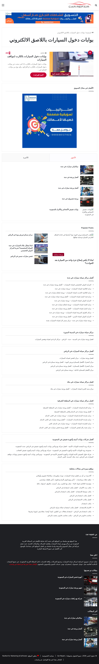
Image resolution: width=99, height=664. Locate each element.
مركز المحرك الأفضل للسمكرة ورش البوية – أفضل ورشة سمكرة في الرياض (67, 362)
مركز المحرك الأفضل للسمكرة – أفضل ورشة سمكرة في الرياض (71, 366)
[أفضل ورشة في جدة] (86, 180)
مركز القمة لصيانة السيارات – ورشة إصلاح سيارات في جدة (71, 305)
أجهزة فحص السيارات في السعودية (70, 577)
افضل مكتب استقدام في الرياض (80, 496)
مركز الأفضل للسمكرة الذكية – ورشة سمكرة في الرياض (74, 370)
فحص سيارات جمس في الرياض (21, 256)
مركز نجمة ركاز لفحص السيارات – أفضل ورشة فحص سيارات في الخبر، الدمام (65, 428)
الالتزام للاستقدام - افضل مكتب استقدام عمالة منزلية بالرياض (70, 507)
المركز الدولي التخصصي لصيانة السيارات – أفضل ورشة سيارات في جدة (67, 285)
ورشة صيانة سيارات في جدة (81, 320)
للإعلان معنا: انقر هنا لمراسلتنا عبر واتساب (23, 564)
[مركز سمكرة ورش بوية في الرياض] (41, 238)
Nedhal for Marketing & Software (14, 656)
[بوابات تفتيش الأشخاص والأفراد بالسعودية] (86, 212)
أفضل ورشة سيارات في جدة (68, 188)
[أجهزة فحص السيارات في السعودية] (90, 580)
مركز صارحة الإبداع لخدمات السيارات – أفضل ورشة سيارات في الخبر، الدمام (65, 420)
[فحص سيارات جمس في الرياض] (41, 259)
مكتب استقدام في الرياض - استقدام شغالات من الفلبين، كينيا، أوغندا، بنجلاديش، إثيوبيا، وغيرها (59, 511)
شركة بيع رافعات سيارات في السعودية (68, 598)
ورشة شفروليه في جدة (70, 199)
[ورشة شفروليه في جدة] (86, 202)
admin (43, 53)
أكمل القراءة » (38, 75)
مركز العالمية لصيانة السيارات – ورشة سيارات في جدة (73, 289)
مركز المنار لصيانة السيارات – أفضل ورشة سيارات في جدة (71, 309)
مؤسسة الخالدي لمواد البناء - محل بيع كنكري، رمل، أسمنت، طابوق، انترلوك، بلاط (64, 484)
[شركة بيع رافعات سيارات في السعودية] (90, 601)
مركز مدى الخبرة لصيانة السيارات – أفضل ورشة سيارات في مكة (71, 389)
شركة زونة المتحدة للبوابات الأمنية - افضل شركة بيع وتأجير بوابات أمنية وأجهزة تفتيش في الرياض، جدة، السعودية (53, 446)
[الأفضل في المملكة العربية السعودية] (49, 18)
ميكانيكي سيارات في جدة (69, 166)
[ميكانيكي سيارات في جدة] (86, 169)
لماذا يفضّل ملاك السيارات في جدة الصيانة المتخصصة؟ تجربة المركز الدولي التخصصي (21, 248)
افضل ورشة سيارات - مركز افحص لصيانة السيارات (76, 358)
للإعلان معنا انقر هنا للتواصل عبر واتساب (48, 660)
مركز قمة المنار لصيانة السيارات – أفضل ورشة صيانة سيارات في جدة (68, 297)
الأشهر (73, 157)
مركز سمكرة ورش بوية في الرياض (20, 235)
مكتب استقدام (86, 503)
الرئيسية (89, 33)
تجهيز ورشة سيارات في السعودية (70, 588)
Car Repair (61, 656)
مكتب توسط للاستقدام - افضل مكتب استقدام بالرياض (73, 492)
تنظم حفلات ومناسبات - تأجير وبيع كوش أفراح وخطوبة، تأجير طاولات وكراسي (65, 480)
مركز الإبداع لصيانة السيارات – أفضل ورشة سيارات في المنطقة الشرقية (67, 408)
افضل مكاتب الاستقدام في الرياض (79, 500)
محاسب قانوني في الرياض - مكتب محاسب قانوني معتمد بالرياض (69, 515)
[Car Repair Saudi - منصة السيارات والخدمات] (79, 5)
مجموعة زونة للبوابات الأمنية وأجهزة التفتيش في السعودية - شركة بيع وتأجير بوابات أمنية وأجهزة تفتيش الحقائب (53, 450)
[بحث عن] (96, 6)
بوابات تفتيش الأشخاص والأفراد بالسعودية (64, 209)
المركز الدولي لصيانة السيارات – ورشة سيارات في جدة (72, 301)
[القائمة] (3, 6)
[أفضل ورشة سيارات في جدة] (86, 191)
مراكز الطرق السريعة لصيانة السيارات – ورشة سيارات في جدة (70, 312)
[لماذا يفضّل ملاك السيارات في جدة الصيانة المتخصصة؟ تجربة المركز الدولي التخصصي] (41, 248)
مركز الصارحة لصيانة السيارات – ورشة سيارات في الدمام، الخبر (70, 424)
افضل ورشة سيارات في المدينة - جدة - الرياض (77, 339)
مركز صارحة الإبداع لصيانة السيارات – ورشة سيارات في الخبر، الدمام (68, 416)
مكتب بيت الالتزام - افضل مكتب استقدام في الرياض (73, 488)
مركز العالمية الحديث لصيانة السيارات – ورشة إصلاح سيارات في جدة (68, 293)
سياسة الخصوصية (48, 656)
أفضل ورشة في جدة (71, 177)
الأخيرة (25, 157)
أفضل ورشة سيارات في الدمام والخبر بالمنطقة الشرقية (72, 412)
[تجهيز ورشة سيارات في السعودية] (90, 591)
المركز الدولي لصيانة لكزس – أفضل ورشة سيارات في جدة (71, 316)
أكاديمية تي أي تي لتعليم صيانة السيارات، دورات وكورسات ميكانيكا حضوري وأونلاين (63, 476)
